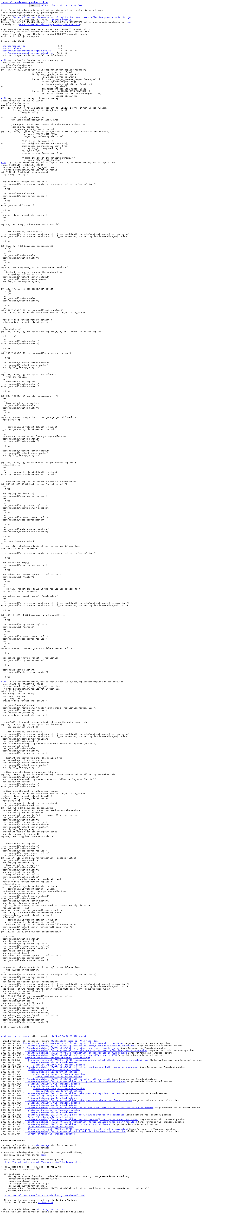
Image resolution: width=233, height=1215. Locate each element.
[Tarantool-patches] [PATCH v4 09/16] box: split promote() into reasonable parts (75, 1081)
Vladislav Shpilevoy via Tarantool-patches (59, 1065)
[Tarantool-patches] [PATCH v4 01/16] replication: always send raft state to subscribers (80, 1046)
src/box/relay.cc (13, 48)
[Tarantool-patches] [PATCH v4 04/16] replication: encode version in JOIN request (76, 1053)
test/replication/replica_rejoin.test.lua (28, 53)
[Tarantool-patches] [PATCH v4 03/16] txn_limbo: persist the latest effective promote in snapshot (86, 1050)
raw (129, 22)
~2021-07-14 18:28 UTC (64, 1036)
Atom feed (77, 5)
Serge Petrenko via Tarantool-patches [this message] (57, 1057)
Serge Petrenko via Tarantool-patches (51, 1117)
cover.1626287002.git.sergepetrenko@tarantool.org (49, 24)
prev (10, 1036)
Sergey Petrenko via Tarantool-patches (53, 1062)
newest (82, 1036)
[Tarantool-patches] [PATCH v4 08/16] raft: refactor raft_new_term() (67, 1079)
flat (53, 1041)
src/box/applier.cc (14, 46)
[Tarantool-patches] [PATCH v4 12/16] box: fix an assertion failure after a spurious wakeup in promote (89, 1107)
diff (3, 60)
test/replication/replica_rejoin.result (27, 51)
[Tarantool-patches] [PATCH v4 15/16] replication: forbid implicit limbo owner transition (81, 1122)
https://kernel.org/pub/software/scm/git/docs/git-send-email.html (44, 1195)
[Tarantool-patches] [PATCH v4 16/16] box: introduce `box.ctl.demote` (68, 1124)
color (53, 5)
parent (18, 1036)
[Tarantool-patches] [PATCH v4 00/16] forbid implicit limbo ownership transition (73, 1043)
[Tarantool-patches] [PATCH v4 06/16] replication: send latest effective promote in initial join (73, 17)
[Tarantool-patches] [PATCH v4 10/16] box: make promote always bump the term (72, 1093)
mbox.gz (72, 1041)
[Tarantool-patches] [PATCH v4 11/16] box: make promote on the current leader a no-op (78, 1100)
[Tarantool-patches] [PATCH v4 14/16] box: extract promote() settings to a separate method (81, 1119)
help (43, 5)
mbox (43, 1155)
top (96, 1041)
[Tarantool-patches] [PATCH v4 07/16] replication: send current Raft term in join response (81, 1067)
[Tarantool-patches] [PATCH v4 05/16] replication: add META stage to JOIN (71, 1055)
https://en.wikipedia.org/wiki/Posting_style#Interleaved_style (42, 1162)
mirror (63, 5)
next (3, 1036)
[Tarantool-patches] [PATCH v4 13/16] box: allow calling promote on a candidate (74, 1115)
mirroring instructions (51, 1209)
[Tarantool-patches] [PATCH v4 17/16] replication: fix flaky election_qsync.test (78, 1129)
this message (41, 1145)
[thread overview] (63, 20)
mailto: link (45, 1202)
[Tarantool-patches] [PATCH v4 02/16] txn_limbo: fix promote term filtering (72, 1048)
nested (61, 1041)
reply (26, 1036)
